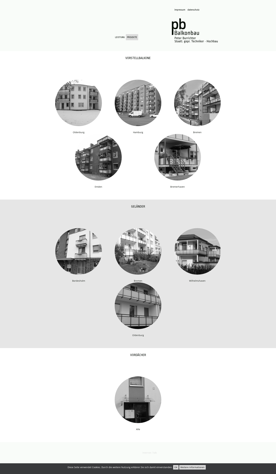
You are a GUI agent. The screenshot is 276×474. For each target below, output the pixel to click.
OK (175, 467)
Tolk (154, 452)
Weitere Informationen (192, 467)
